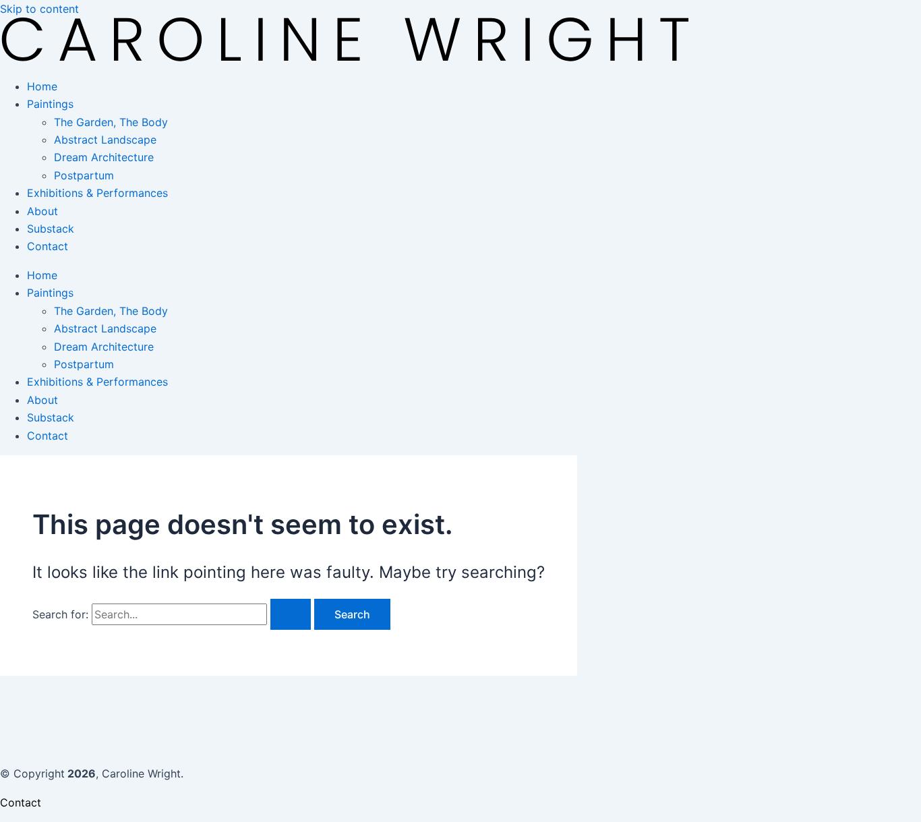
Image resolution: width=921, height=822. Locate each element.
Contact (47, 246)
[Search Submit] (290, 614)
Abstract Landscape (105, 139)
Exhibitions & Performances (97, 193)
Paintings (50, 104)
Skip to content (39, 9)
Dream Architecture (104, 157)
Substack (50, 228)
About (42, 211)
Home (42, 86)
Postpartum (84, 175)
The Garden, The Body (111, 122)
